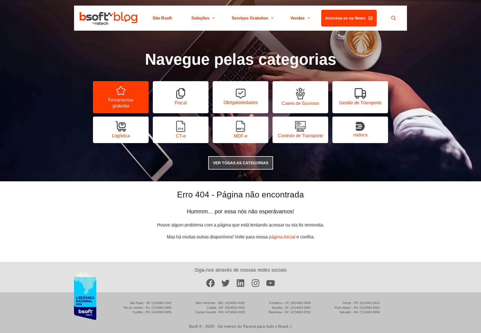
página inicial (282, 237)
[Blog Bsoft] (108, 18)
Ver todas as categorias (240, 163)
